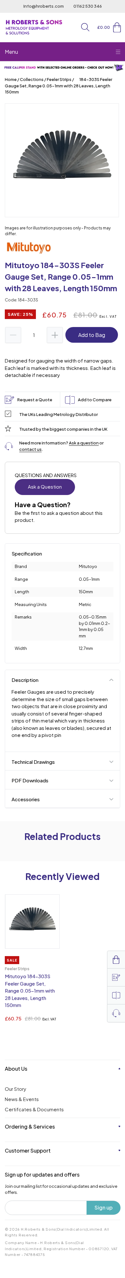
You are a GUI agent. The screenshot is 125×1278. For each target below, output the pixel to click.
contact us (30, 449)
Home (11, 79)
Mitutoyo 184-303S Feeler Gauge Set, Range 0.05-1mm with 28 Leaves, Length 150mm (30, 990)
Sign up (104, 1207)
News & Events (22, 1099)
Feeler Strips (59, 79)
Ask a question (84, 442)
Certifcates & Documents (34, 1109)
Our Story (15, 1089)
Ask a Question (45, 486)
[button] (85, 27)
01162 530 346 (87, 6)
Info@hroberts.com (43, 6)
